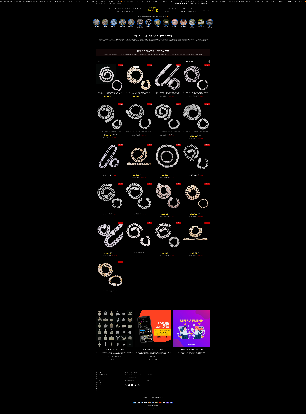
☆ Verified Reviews (133, 8)
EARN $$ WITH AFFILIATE (101, 374)
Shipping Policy (99, 382)
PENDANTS (114, 359)
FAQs (114, 3)
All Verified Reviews (100, 380)
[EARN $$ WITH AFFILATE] (191, 328)
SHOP (191, 8)
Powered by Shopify (153, 408)
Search (97, 376)
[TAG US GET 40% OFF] (153, 328)
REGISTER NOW (191, 357)
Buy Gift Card (99, 3)
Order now (153, 359)
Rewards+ (169, 11)
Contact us (119, 3)
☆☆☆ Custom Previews (176, 8)
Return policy (99, 384)
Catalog (119, 8)
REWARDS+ (98, 372)
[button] (107, 96)
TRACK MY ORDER (107, 3)
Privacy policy (99, 386)
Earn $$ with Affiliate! (186, 11)
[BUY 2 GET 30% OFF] (114, 328)
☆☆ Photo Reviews (125, 11)
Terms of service (99, 388)
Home (110, 8)
